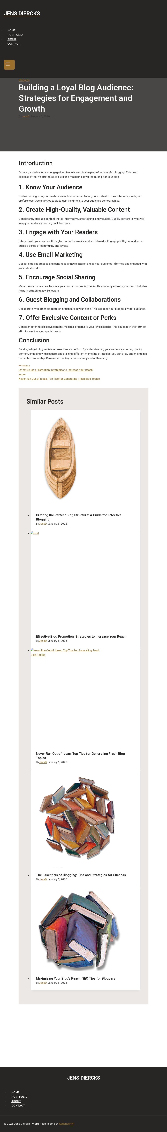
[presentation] (86, 459)
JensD (26, 116)
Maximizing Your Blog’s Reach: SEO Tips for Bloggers (75, 978)
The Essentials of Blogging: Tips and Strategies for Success (81, 875)
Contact (14, 43)
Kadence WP (66, 1123)
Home (11, 30)
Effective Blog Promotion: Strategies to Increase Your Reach (56, 368)
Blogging (24, 80)
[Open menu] (9, 65)
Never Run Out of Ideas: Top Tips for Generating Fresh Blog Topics (59, 376)
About (12, 39)
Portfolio (15, 34)
